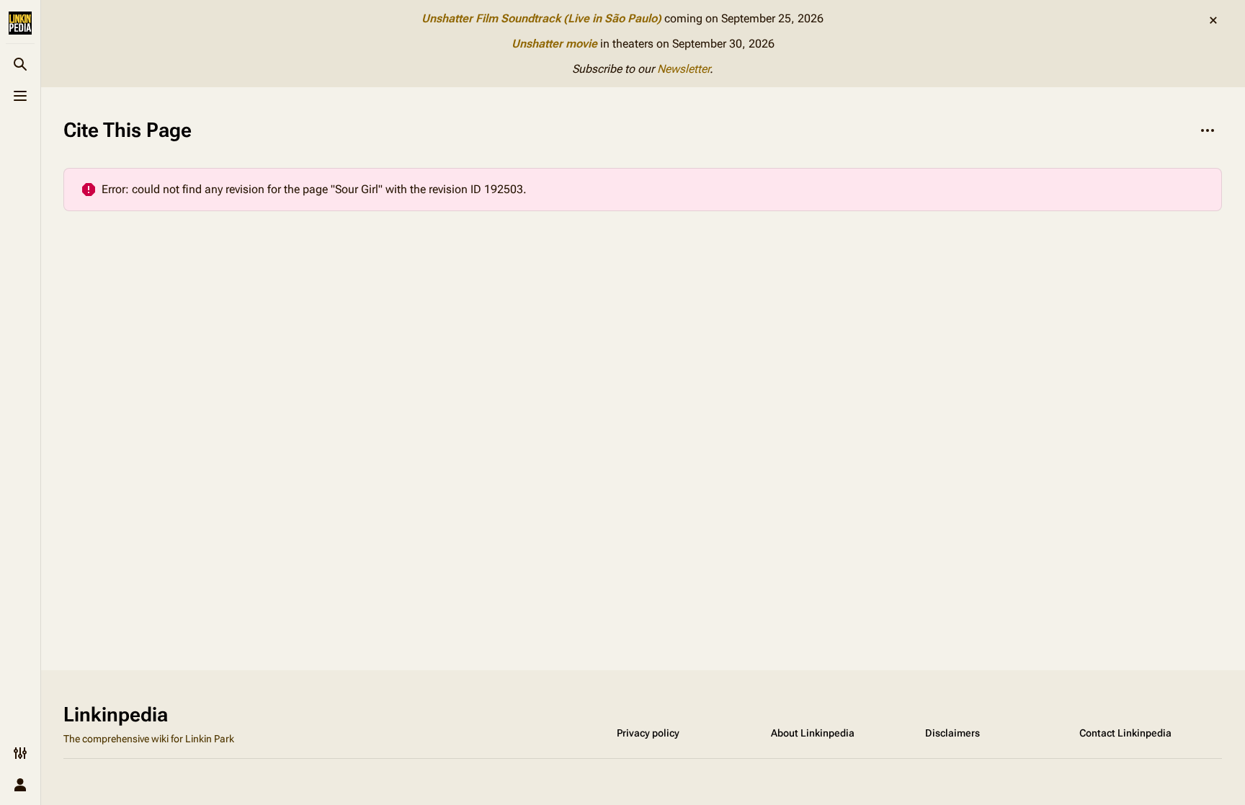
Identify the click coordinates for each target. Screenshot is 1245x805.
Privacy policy (648, 733)
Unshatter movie (554, 43)
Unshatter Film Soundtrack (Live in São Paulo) (541, 18)
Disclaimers (952, 733)
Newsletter (683, 69)
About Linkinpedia (812, 733)
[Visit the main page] (20, 23)
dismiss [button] (1213, 20)
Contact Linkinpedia (1125, 733)
